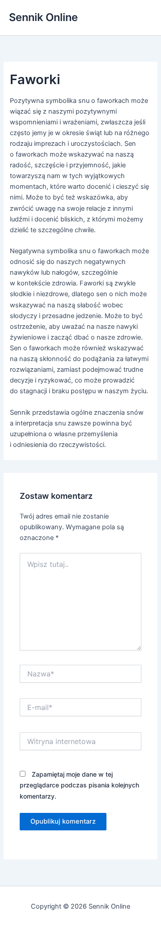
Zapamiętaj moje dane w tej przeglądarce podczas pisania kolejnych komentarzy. (79, 784)
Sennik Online (43, 17)
